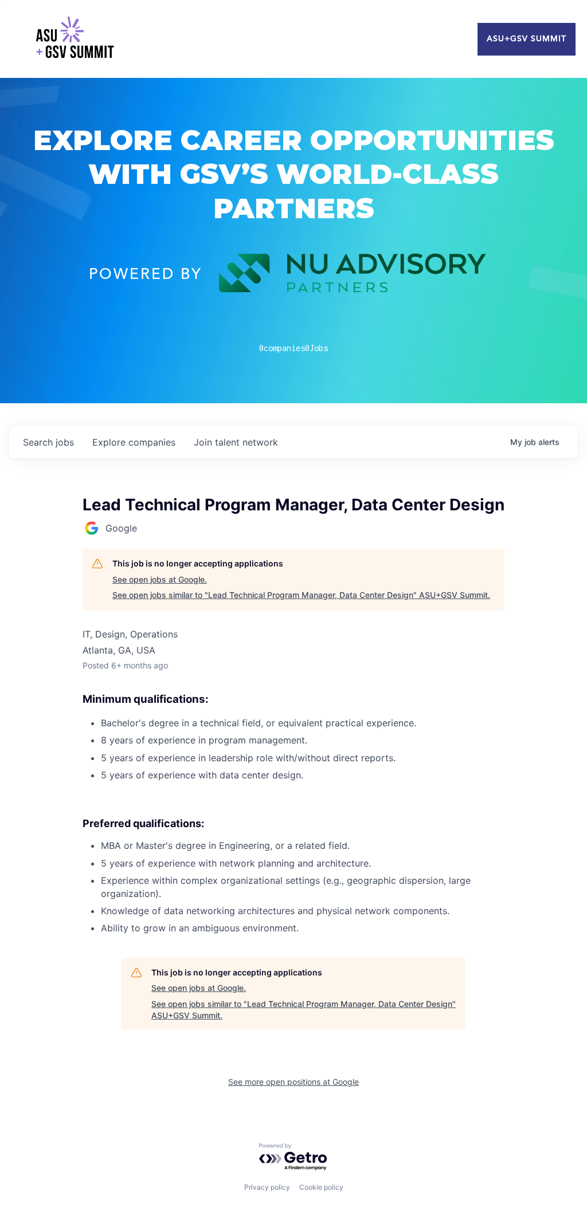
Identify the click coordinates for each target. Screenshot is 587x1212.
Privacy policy (267, 1187)
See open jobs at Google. (159, 579)
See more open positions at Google (293, 1082)
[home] (74, 38)
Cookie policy (321, 1187)
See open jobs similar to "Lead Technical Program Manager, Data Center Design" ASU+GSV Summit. (301, 595)
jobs (48, 442)
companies (133, 442)
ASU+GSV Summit (526, 39)
